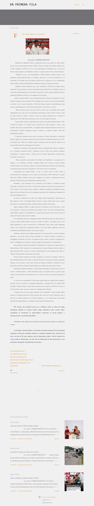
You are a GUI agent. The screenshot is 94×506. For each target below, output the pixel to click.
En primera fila (23, 4)
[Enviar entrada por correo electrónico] (11, 370)
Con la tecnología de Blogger (47, 497)
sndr (51, 499)
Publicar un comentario (25, 438)
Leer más (56, 438)
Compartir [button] (76, 33)
